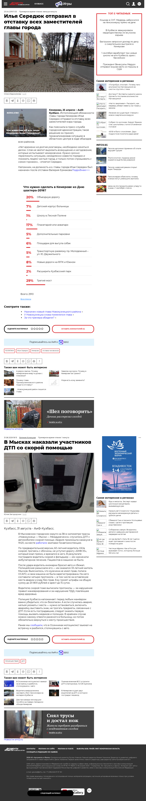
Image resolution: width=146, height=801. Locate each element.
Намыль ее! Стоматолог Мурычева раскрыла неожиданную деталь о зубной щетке (124, 513)
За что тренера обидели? (39, 317)
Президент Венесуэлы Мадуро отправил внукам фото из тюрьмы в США (119, 67)
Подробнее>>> (81, 170)
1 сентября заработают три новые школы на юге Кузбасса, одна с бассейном (119, 55)
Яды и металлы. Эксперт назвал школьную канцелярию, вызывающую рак (123, 503)
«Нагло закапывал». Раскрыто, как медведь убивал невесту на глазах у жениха (125, 105)
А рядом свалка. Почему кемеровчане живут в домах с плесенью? (29, 373)
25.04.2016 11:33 (10, 12)
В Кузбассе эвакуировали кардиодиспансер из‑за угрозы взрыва (119, 32)
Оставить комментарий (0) (73, 329)
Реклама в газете (65, 749)
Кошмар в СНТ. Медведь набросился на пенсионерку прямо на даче (119, 21)
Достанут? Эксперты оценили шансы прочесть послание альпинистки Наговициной (125, 96)
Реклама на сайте (46, 749)
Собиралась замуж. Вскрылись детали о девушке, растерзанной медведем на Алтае (123, 532)
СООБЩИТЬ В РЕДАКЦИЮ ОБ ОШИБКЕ (42, 752)
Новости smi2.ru (13, 429)
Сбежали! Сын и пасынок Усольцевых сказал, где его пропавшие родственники (125, 522)
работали (42, 543)
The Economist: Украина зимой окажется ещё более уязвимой (121, 159)
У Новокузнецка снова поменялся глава (48, 314)
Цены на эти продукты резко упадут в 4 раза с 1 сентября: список (124, 187)
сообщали (36, 625)
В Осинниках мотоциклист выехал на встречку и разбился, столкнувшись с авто (31, 683)
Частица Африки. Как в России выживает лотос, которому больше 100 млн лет (124, 550)
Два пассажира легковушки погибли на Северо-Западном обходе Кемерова (29, 702)
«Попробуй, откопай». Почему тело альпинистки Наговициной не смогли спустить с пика (124, 87)
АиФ (24, 94)
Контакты (31, 749)
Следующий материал (50, 793)
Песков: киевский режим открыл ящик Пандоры (122, 168)
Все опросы (26, 299)
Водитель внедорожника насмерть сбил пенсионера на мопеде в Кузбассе (29, 693)
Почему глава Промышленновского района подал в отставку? (29, 382)
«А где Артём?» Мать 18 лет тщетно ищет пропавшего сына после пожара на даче (124, 541)
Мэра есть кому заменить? (73, 380)
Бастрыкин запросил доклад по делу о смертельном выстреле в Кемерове (119, 44)
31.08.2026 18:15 (10, 437)
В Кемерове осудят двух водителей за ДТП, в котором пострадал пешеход (74, 693)
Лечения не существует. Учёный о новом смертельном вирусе (123, 114)
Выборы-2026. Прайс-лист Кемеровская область (98, 749)
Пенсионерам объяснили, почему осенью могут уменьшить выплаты (123, 178)
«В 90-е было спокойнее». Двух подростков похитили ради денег (124, 133)
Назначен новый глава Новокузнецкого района (52, 311)
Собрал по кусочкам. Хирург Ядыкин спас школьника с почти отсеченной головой (125, 124)
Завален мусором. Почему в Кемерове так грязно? (73, 372)
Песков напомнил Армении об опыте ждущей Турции (124, 150)
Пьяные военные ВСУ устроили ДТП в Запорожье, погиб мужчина (76, 682)
